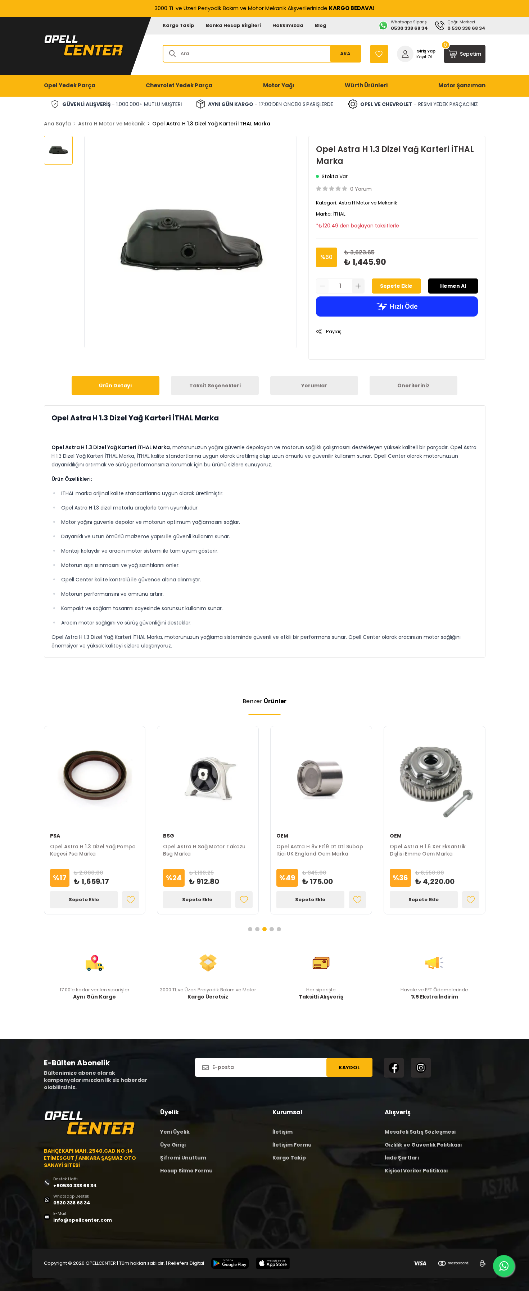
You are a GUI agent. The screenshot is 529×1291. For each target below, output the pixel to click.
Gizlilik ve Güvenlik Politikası (423, 1144)
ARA (345, 53)
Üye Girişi (173, 1144)
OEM (282, 835)
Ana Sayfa (57, 123)
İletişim (282, 1131)
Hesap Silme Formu (186, 1170)
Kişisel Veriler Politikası (416, 1170)
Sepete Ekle (396, 286)
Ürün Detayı (115, 385)
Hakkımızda (287, 25)
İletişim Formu (292, 1144)
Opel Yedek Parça (69, 85)
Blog (320, 25)
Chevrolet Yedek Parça (179, 85)
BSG (168, 835)
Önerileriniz (413, 385)
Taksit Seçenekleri (215, 385)
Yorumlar (314, 385)
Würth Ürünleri (366, 85)
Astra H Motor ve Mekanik (111, 123)
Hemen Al (453, 286)
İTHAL (339, 214)
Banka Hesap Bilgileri (233, 25)
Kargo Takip (178, 25)
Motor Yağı (278, 85)
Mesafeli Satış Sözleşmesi (420, 1131)
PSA (55, 835)
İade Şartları (402, 1157)
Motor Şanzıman (461, 85)
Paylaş (334, 331)
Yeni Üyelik (175, 1131)
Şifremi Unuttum (183, 1157)
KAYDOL (349, 1067)
